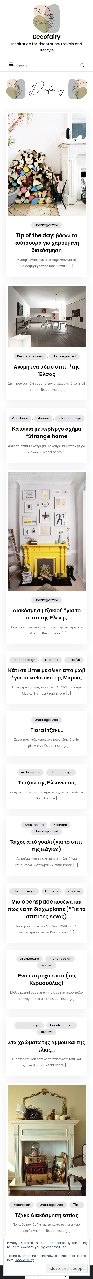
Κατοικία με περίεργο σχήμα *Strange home (46, 432)
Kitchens (51, 659)
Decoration (21, 1204)
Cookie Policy (24, 1260)
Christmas (20, 418)
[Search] (82, 65)
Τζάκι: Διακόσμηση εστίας (46, 1215)
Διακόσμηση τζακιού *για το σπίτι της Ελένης (47, 614)
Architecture (30, 772)
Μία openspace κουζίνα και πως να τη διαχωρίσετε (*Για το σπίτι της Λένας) (46, 909)
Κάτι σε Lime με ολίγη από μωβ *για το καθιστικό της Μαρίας (46, 674)
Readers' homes (30, 356)
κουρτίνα (74, 659)
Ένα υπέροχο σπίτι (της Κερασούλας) (46, 979)
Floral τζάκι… (46, 730)
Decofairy (46, 37)
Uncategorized (46, 225)
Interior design (70, 418)
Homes (43, 418)
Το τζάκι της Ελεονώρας (47, 782)
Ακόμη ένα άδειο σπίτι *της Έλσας (47, 370)
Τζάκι (76, 1204)
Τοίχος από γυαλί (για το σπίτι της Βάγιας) (47, 845)
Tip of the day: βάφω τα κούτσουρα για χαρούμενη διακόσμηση (46, 243)
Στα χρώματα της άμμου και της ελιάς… (46, 1046)
